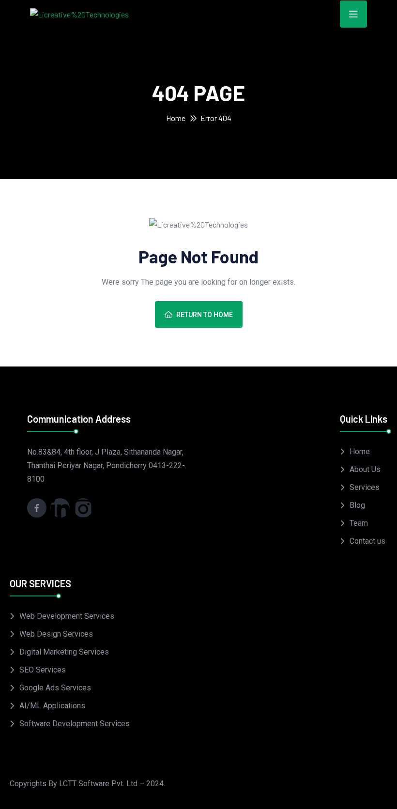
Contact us (367, 541)
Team (359, 523)
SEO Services (42, 669)
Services (365, 487)
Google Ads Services (55, 687)
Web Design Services (56, 634)
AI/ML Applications (52, 705)
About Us (365, 469)
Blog (357, 505)
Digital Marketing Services (64, 651)
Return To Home (204, 315)
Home (175, 117)
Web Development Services (66, 616)
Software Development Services (74, 723)
